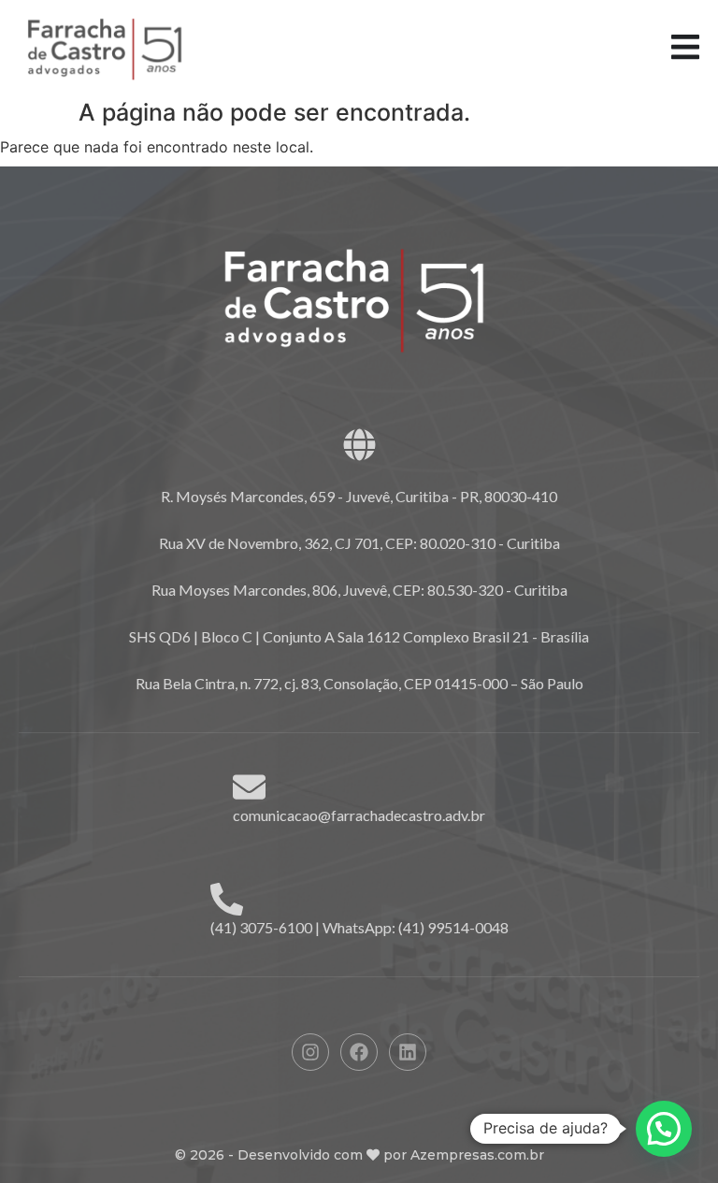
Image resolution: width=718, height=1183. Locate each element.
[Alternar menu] (685, 47)
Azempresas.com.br (477, 1155)
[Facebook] (359, 1052)
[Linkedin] (407, 1052)
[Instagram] (310, 1052)
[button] (664, 1129)
